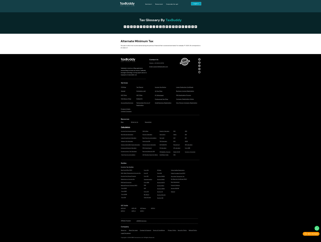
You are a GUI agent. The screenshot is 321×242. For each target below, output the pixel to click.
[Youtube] (199, 72)
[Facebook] (199, 62)
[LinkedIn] (199, 66)
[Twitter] (199, 59)
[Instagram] (199, 69)
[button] (149, 4)
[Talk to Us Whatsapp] (316, 228)
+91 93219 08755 (159, 63)
